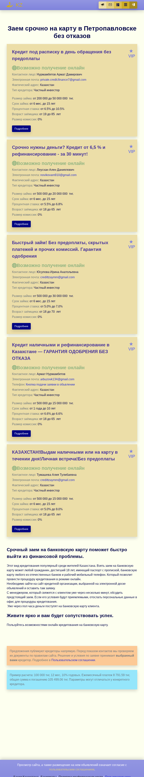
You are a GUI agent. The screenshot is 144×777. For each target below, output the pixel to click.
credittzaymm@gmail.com (57, 277)
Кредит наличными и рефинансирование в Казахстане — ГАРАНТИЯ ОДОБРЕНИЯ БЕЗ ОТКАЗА (61, 351)
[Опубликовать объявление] (102, 5)
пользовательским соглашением (71, 769)
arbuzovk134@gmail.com (57, 379)
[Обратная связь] (110, 5)
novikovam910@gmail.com (58, 175)
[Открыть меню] (126, 5)
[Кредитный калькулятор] (118, 5)
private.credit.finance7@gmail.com (63, 79)
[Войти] (133, 5)
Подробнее (21, 128)
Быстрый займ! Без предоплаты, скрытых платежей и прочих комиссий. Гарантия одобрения (60, 249)
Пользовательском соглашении (73, 660)
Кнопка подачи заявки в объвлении (50, 384)
